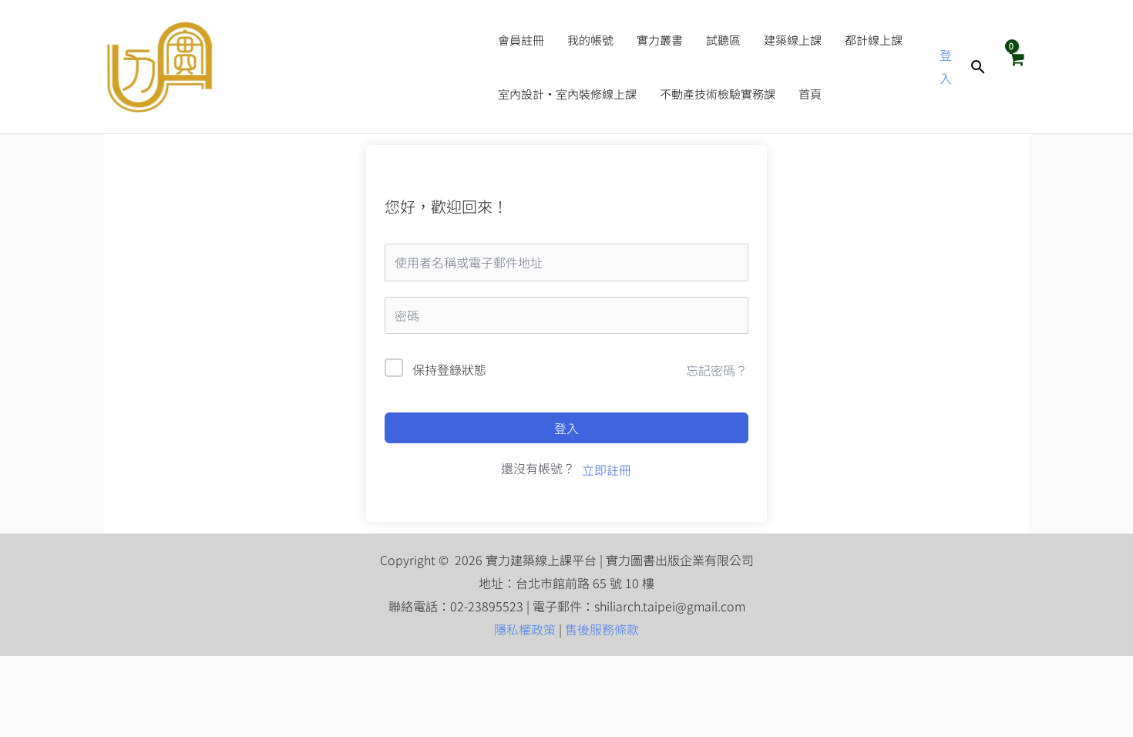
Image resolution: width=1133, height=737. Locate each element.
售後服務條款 (602, 629)
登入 (566, 428)
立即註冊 (606, 469)
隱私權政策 (525, 629)
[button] (978, 66)
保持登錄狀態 (449, 369)
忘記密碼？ (717, 370)
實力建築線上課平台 (349, 66)
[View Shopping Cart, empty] (1016, 66)
